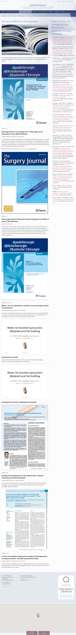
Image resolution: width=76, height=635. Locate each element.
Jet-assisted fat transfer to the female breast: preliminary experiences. (63, 97)
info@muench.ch (5, 586)
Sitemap (68, 1)
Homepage (4, 15)
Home (59, 1)
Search (72, 1)
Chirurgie (50, 11)
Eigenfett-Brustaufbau (25, 11)
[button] (38, 615)
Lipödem (34, 11)
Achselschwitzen (42, 11)
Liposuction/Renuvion (12, 11)
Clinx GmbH (28, 580)
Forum (62, 11)
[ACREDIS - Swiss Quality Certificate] (66, 576)
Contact (63, 1)
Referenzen (57, 11)
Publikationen (21, 15)
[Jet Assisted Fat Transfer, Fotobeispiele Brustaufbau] (25, 365)
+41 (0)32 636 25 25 (44, 633)
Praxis (3, 11)
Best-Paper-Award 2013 (23, 149)
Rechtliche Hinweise (24, 578)
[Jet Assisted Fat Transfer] (25, 320)
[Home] (38, 10)
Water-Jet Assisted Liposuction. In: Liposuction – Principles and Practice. (62, 193)
